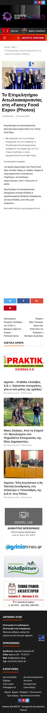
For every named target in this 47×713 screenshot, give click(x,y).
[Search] (18, 38)
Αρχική (8, 692)
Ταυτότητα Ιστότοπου (30, 695)
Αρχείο (15, 692)
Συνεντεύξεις (30, 687)
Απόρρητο (24, 692)
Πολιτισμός (8, 684)
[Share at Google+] (37, 300)
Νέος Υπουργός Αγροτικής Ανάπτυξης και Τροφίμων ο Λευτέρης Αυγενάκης (33, 327)
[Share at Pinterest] (10, 308)
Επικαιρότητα (30, 684)
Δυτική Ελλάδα (9, 677)
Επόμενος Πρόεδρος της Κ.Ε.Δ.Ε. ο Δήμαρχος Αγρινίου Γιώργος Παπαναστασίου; (13, 327)
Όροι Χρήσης (13, 695)
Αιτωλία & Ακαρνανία (33, 677)
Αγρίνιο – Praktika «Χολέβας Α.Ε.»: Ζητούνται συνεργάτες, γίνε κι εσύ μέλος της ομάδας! (23, 385)
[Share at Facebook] (23, 300)
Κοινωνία (28, 680)
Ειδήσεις (7, 680)
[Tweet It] (10, 300)
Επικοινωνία (35, 692)
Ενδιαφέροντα (9, 687)
